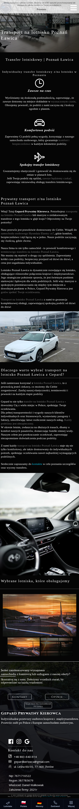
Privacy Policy (47, 796)
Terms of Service (61, 796)
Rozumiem (41, 9)
